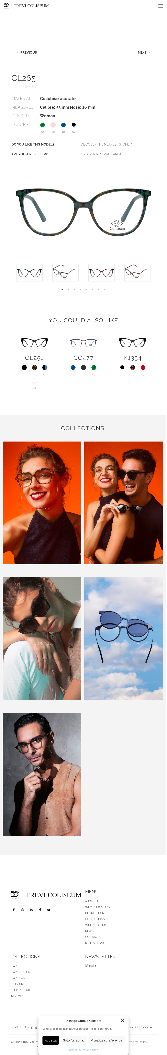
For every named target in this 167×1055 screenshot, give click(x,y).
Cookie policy (74, 1049)
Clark (14, 966)
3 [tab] (74, 289)
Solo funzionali (73, 1040)
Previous (28, 52)
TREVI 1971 (16, 995)
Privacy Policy (137, 1042)
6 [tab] (93, 289)
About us (92, 901)
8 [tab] (105, 289)
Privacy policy (90, 1049)
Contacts (92, 937)
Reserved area (96, 942)
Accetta (51, 1040)
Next (142, 52)
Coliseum (16, 984)
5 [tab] (87, 289)
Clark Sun (17, 978)
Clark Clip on (19, 972)
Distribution (94, 913)
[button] (123, 1021)
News (89, 931)
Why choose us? (97, 907)
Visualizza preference (106, 1040)
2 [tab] (68, 289)
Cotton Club (19, 990)
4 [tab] (80, 289)
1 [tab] (62, 289)
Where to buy (96, 925)
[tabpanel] (29, 273)
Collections (95, 919)
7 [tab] (99, 289)
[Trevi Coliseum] (29, 6)
